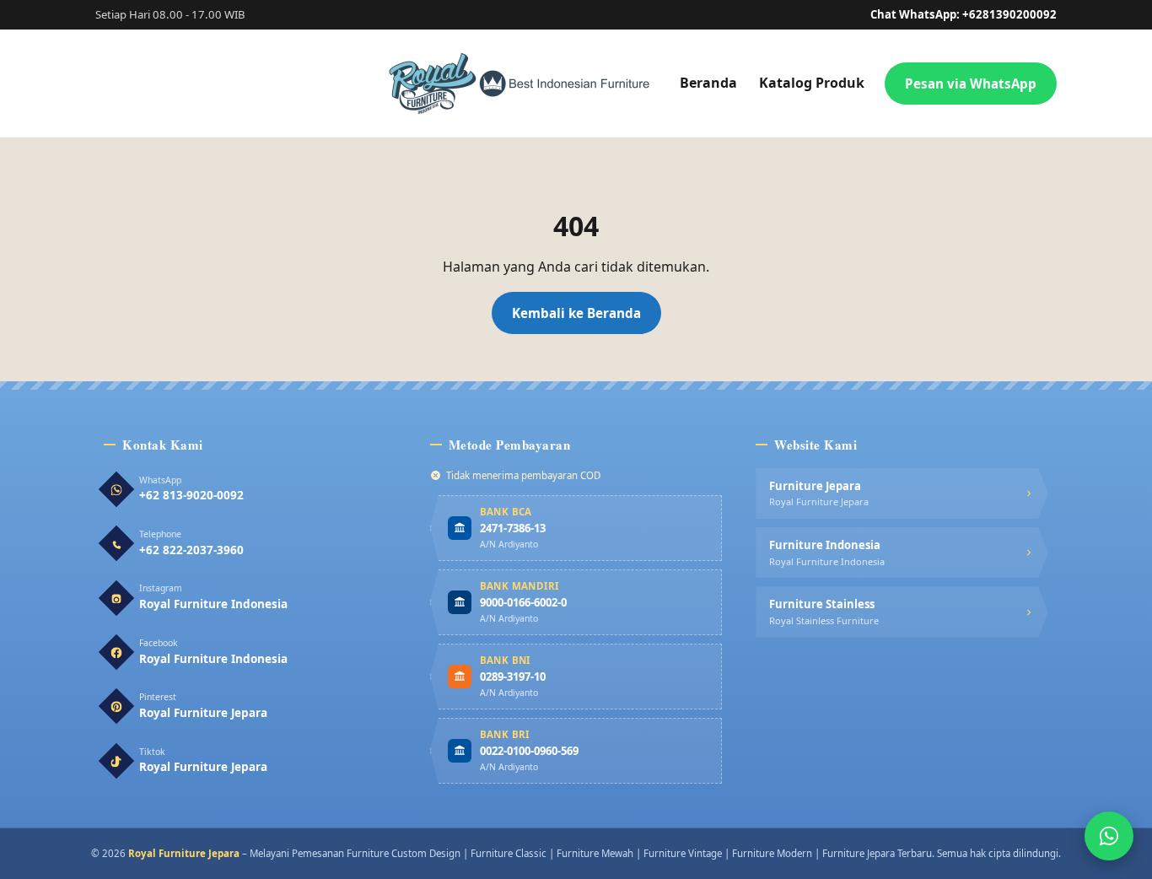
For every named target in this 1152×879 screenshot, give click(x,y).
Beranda (708, 82)
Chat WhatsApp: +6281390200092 (963, 14)
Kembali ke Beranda (576, 313)
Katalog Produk (811, 82)
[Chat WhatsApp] (1109, 836)
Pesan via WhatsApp (970, 83)
